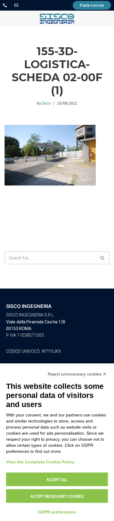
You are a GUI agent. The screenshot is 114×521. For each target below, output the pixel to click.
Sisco (46, 103)
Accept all (57, 479)
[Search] (102, 257)
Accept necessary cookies (57, 496)
